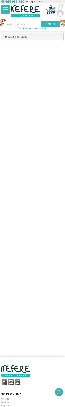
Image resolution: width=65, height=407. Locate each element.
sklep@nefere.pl (34, 1)
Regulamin (6, 405)
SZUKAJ (50, 23)
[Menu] (5, 9)
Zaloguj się (60, 6)
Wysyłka (5, 402)
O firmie (5, 398)
